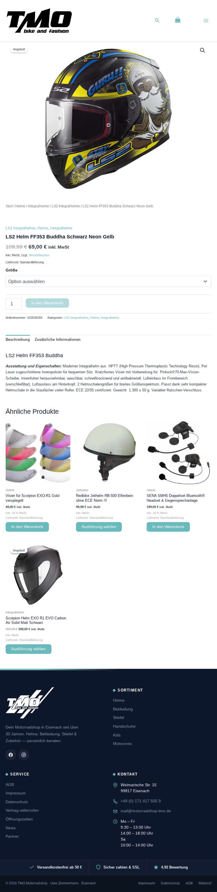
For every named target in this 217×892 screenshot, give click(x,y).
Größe (12, 270)
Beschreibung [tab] (18, 339)
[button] (157, 20)
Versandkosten (39, 255)
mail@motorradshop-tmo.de (146, 811)
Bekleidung (123, 709)
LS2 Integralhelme (66, 206)
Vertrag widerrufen (22, 810)
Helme (20, 206)
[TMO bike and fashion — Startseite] (30, 702)
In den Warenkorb (47, 303)
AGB (10, 784)
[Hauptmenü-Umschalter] (206, 20)
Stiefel (118, 717)
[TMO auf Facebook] (11, 755)
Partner (12, 836)
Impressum (16, 793)
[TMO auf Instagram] (24, 755)
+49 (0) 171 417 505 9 (141, 801)
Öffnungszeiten (19, 819)
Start (9, 206)
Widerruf (204, 883)
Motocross (122, 743)
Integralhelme (38, 206)
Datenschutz (17, 802)
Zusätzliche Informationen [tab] (58, 339)
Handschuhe (124, 726)
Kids (117, 735)
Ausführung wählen (99, 527)
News (11, 828)
